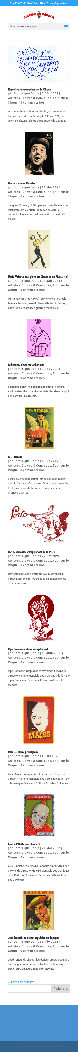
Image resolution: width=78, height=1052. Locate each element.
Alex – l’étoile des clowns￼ (24, 844)
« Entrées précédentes (21, 982)
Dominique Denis (26, 93)
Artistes (14, 98)
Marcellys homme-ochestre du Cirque (29, 89)
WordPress (58, 1046)
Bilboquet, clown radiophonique (26, 365)
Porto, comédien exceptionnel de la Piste (31, 552)
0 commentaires (32, 102)
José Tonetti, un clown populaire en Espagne (33, 938)
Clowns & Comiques (36, 98)
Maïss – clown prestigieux (23, 752)
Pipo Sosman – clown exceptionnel (28, 649)
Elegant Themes (31, 1046)
